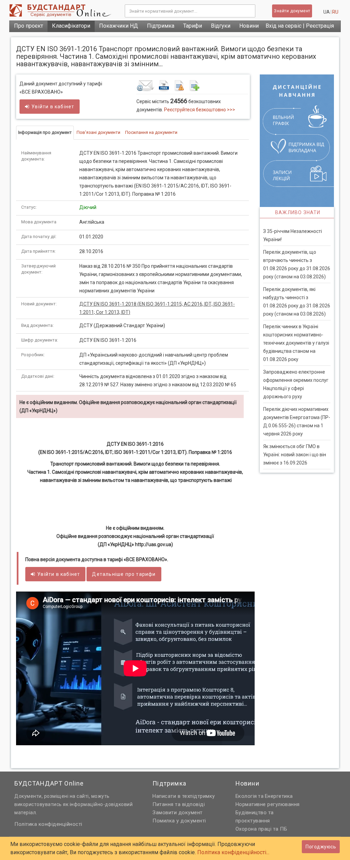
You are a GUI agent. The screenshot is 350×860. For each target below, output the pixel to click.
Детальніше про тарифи (124, 574)
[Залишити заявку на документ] (192, 85)
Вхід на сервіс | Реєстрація (300, 26)
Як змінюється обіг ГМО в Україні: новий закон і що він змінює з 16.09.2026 (294, 455)
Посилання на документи (151, 132)
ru (335, 12)
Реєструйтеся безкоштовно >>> (199, 109)
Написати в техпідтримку (183, 796)
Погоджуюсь (321, 846)
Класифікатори (71, 26)
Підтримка (160, 26)
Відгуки (220, 26)
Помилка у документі (179, 821)
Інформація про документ (45, 132)
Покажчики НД (118, 26)
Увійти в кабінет (52, 106)
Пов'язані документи (98, 132)
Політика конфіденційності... (233, 852)
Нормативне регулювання (267, 804)
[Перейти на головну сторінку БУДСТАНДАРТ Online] (62, 10)
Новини (249, 26)
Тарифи (192, 26)
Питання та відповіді (178, 804)
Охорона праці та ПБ (261, 829)
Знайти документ (292, 11)
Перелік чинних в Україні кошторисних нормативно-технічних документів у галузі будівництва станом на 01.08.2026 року (296, 343)
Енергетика (279, 796)
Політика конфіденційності (48, 824)
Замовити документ (177, 812)
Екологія (246, 796)
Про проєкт (28, 26)
